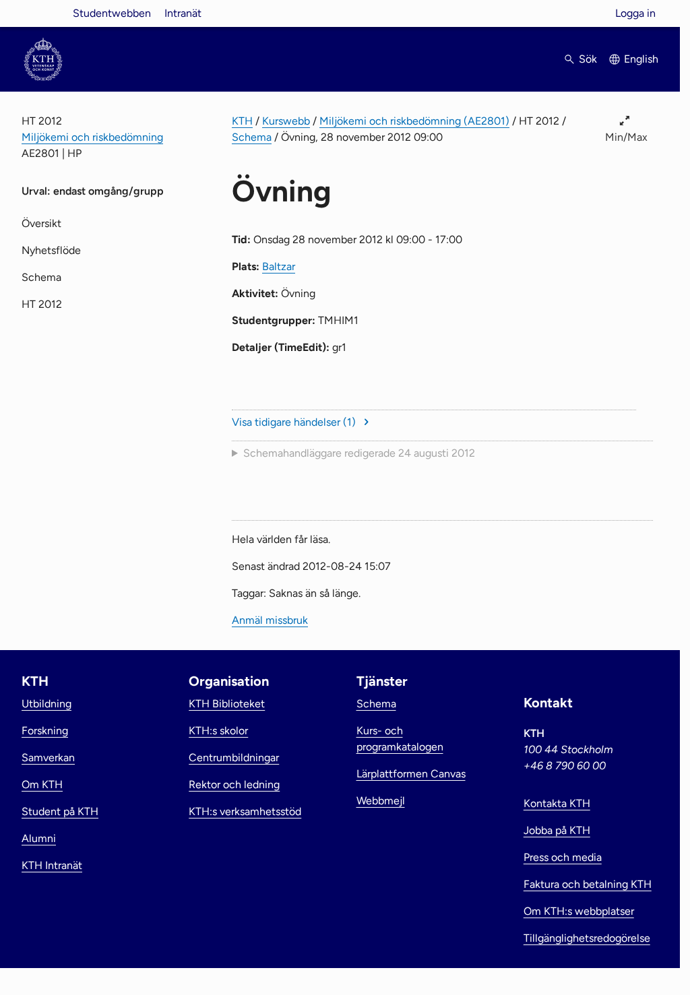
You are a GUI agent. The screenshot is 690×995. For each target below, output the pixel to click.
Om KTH (42, 784)
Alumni (39, 838)
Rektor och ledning (234, 784)
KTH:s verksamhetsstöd (245, 811)
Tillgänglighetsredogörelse (587, 938)
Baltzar (278, 266)
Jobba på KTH (557, 830)
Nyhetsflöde (51, 250)
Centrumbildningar (234, 757)
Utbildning (46, 703)
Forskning (45, 730)
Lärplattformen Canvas (411, 773)
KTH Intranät (52, 865)
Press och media (563, 857)
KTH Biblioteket (227, 703)
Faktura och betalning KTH (588, 884)
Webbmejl (380, 800)
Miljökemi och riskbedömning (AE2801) (414, 121)
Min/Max (626, 137)
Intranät (182, 13)
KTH (242, 121)
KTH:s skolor (218, 730)
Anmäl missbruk (270, 620)
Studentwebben (112, 13)
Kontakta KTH (557, 803)
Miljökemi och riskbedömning (92, 137)
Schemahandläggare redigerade (359, 453)
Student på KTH (60, 811)
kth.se (43, 13)
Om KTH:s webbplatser (579, 911)
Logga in (635, 13)
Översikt (41, 223)
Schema (252, 137)
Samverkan (48, 757)
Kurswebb (286, 121)
